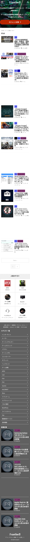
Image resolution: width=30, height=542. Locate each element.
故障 (26, 48)
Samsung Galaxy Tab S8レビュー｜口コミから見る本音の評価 (21, 436)
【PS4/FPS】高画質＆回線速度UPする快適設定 (21, 195)
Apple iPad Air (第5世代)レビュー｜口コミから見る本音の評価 (21, 505)
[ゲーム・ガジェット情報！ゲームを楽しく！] (15, 2)
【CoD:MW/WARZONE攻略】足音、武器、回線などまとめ (21, 143)
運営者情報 (5, 327)
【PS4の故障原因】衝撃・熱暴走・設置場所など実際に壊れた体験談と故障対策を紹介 (21, 43)
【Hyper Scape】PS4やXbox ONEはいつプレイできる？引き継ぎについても (21, 128)
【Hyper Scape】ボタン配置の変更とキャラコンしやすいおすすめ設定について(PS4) (21, 112)
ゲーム (16, 65)
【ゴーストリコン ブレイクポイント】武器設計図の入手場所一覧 (21, 246)
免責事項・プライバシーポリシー (19, 325)
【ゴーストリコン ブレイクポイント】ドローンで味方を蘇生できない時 (21, 211)
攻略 (27, 215)
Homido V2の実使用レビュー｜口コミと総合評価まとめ (21, 451)
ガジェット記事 (14, 22)
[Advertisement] (15, 94)
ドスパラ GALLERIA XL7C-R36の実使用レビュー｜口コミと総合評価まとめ (21, 468)
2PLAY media (24, 327)
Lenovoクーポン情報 (14, 327)
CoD (23, 147)
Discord (24, 63)
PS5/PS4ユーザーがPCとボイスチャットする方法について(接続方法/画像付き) (21, 76)
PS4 (24, 48)
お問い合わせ (7, 325)
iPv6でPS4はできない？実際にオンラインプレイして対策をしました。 (21, 179)
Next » (15, 260)
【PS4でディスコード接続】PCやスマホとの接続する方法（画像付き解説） (21, 58)
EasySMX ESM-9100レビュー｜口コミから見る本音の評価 (21, 522)
